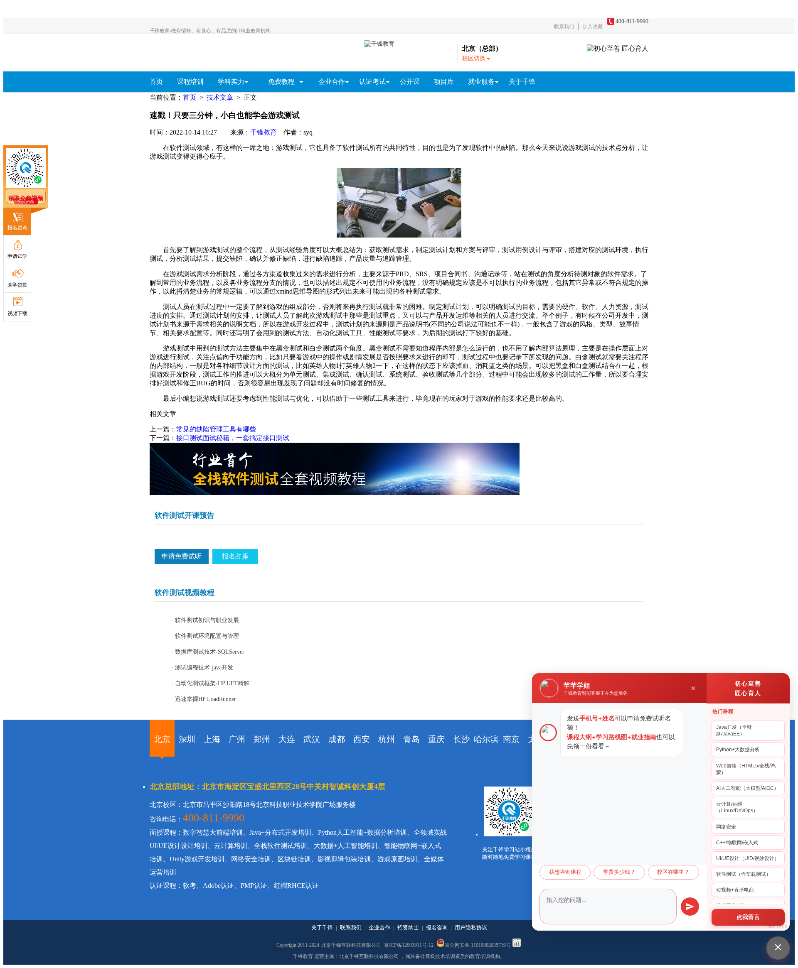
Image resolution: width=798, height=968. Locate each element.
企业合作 (379, 927)
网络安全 (726, 827)
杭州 (386, 739)
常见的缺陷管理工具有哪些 (216, 429)
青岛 (411, 739)
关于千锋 (522, 81)
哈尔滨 (486, 739)
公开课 (410, 81)
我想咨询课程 (565, 872)
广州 (237, 739)
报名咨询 (17, 227)
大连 (286, 739)
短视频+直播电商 (735, 890)
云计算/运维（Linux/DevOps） (737, 807)
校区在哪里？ (673, 872)
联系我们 (564, 26)
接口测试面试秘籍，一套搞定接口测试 (232, 437)
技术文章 (220, 97)
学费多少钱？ (619, 872)
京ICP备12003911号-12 (409, 945)
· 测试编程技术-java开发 (202, 667)
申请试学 (17, 256)
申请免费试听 (182, 556)
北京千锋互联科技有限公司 (351, 945)
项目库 (444, 81)
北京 (162, 739)
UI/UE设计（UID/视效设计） (747, 858)
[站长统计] (517, 945)
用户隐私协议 (471, 927)
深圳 (187, 739)
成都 (336, 739)
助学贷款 (17, 285)
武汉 (311, 739)
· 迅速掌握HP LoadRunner (203, 699)
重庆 (436, 739)
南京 (511, 739)
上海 (212, 739)
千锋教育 (263, 132)
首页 (156, 81)
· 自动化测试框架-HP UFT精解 (210, 683)
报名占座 (235, 556)
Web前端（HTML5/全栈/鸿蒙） (746, 769)
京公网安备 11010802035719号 (478, 944)
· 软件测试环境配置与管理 (205, 636)
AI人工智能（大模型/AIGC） (747, 788)
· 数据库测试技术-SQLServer (207, 652)
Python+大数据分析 (738, 749)
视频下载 (17, 313)
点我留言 (748, 917)
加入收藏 (593, 26)
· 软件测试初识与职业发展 (205, 620)
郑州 (262, 739)
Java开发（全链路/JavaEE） (734, 730)
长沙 (461, 739)
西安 (361, 739)
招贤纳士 (408, 927)
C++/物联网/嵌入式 (737, 842)
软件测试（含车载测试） (743, 874)
